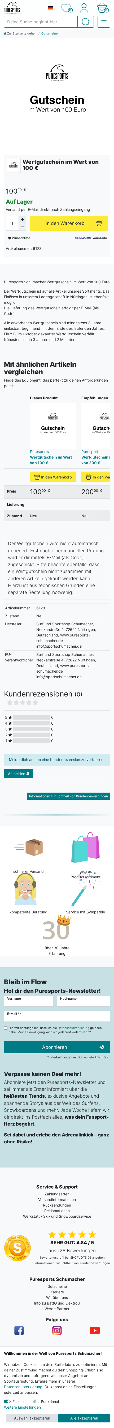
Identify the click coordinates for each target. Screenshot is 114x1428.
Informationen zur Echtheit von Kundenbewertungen (68, 796)
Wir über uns (57, 1297)
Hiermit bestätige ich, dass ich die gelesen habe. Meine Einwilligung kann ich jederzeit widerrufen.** (55, 1030)
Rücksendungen (57, 1205)
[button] (102, 8)
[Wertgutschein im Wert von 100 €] (57, 94)
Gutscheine (49, 33)
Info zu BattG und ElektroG (57, 1303)
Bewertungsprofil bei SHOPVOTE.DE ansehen (72, 1257)
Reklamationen (57, 1210)
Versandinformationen (57, 1199)
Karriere (57, 1292)
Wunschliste (20, 238)
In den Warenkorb (56, 477)
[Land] (50, 8)
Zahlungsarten (57, 1194)
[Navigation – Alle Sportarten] (104, 22)
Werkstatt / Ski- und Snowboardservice (57, 1216)
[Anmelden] (84, 8)
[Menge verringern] (22, 227)
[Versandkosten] (100, 238)
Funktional (50, 1401)
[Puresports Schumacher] (23, 8)
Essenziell (20, 1401)
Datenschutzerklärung (23, 1386)
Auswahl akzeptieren (32, 1418)
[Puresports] (13, 165)
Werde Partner (57, 1308)
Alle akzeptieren (84, 1418)
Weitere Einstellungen (22, 1407)
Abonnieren (54, 1047)
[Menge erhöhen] (22, 219)
